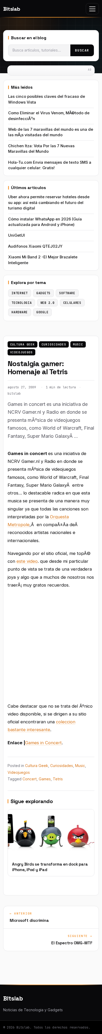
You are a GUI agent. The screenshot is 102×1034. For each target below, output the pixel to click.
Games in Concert (43, 742)
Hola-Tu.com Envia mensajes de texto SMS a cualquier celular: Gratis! (49, 165)
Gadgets (43, 293)
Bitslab (11, 8)
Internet (20, 293)
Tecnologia (22, 303)
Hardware (20, 312)
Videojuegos (21, 352)
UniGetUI (16, 235)
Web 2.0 (48, 303)
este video (27, 561)
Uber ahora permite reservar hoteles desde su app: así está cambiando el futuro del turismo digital (48, 203)
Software (67, 293)
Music (78, 344)
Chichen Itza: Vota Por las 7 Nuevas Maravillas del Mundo (41, 149)
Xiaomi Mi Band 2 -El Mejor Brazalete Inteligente (42, 260)
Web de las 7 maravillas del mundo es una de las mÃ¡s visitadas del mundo (50, 132)
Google (42, 312)
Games (45, 779)
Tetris (58, 779)
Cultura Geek (22, 344)
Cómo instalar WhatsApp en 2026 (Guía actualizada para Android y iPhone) (45, 222)
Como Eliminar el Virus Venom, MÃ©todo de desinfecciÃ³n (48, 116)
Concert (29, 779)
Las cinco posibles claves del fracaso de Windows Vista (46, 99)
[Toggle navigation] (92, 8)
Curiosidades (54, 344)
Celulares (72, 303)
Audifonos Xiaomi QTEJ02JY (35, 246)
